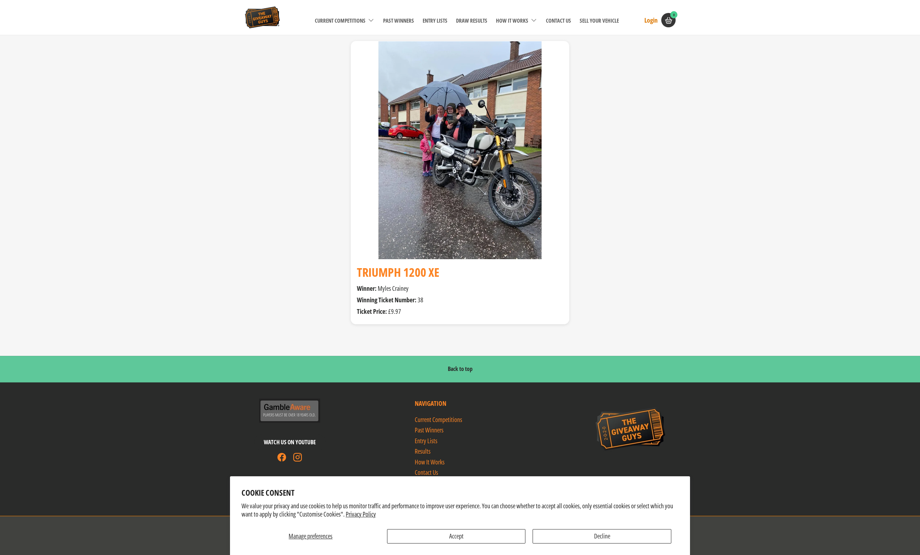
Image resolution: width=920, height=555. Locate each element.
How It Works (512, 20)
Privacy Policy (361, 514)
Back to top (460, 369)
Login (651, 19)
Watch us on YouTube (290, 442)
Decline (602, 536)
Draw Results (471, 20)
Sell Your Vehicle (599, 20)
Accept (456, 536)
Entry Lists (435, 20)
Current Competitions (340, 20)
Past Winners (398, 20)
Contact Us (558, 20)
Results (423, 451)
